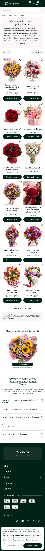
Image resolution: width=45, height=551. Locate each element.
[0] (29, 4)
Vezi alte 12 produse (22, 308)
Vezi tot (22, 43)
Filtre (8, 52)
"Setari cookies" (8, 540)
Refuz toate (12, 546)
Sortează (38, 52)
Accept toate (33, 546)
